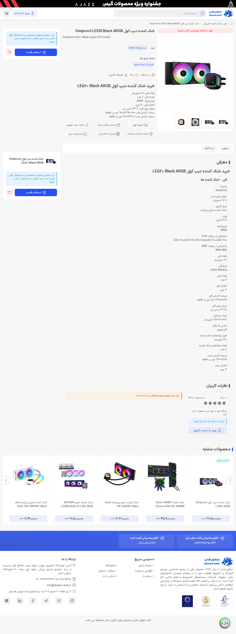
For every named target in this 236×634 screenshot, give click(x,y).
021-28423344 (44, 579)
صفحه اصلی (145, 566)
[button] (6, 480)
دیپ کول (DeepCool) (137, 48)
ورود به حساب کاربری (205, 430)
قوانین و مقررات (143, 571)
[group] (118, 3)
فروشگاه (109, 566)
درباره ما (147, 576)
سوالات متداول (106, 571)
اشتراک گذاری (116, 75)
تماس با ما (108, 576)
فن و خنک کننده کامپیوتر (215, 23)
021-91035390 (63, 579)
